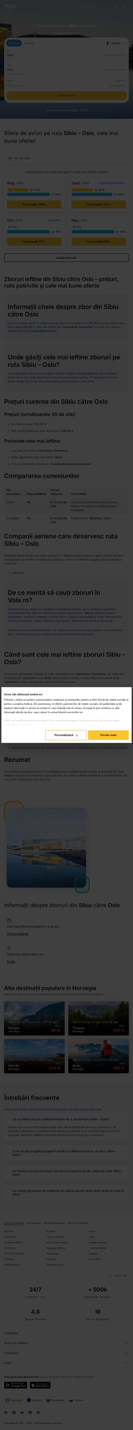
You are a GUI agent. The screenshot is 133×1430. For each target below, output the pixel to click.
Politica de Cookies (19, 724)
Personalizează (64, 735)
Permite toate (108, 735)
